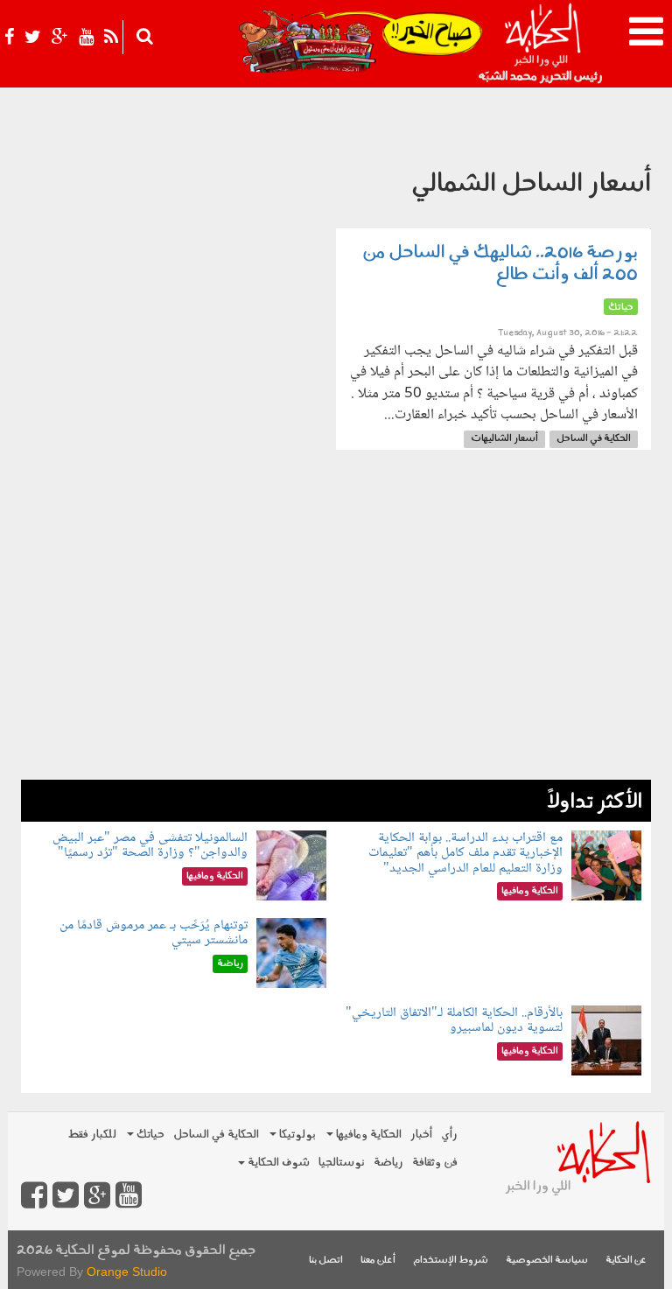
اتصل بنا (326, 1260)
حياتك (149, 1134)
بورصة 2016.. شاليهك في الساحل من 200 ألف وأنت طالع (500, 264)
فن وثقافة (435, 1162)
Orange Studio (127, 1271)
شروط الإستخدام (450, 1260)
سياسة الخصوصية (547, 1260)
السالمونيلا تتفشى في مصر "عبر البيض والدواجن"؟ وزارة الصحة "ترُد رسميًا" (150, 845)
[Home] (542, 44)
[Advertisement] (336, 657)
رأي (449, 1134)
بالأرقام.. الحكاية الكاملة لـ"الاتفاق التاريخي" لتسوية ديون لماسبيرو (454, 1020)
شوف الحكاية (277, 1162)
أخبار (421, 1134)
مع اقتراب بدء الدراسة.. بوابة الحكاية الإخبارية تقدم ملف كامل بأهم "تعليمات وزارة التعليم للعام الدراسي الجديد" (465, 853)
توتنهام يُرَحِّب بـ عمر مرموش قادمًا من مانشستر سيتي (154, 933)
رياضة (388, 1162)
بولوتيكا (296, 1134)
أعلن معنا (378, 1260)
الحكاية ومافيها (367, 1134)
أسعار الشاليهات (504, 438)
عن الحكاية (626, 1260)
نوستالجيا (341, 1162)
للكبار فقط (91, 1134)
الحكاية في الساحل (593, 438)
